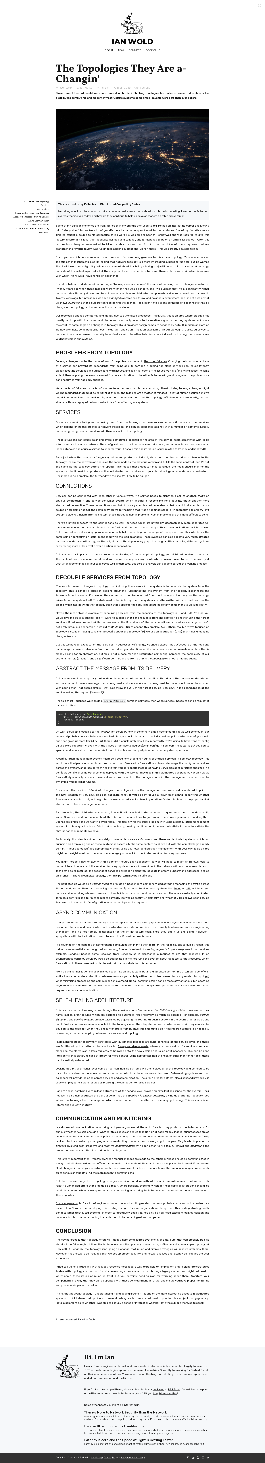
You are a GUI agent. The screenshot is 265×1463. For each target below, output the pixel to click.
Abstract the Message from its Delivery (31, 217)
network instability (112, 426)
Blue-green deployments (133, 1046)
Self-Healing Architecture (37, 224)
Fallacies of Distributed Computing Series (112, 204)
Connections (43, 209)
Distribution (124, 88)
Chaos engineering (67, 1203)
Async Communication (38, 221)
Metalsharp (97, 1457)
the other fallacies (155, 361)
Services (45, 205)
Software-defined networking (74, 532)
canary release (86, 1055)
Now (121, 50)
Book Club (153, 50)
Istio (188, 888)
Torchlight (109, 1457)
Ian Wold (132, 41)
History (104, 88)
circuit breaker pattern (159, 1077)
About (109, 50)
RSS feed (174, 1389)
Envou (177, 888)
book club (158, 1389)
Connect (135, 50)
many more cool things (133, 1457)
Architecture (142, 88)
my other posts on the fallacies (156, 944)
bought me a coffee (165, 1393)
